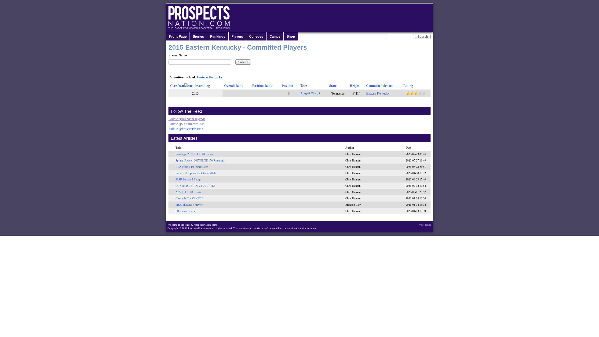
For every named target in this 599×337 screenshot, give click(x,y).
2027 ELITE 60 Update (188, 192)
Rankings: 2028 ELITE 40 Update (194, 154)
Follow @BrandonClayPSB (186, 119)
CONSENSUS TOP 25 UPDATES (195, 185)
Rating (408, 86)
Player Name (177, 55)
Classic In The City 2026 (189, 198)
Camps (275, 36)
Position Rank (262, 86)
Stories (198, 36)
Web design (425, 224)
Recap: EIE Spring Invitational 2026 (195, 173)
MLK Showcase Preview (189, 204)
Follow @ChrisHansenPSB (186, 124)
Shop (291, 36)
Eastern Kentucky (210, 77)
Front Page (178, 36)
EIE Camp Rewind (185, 211)
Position (287, 86)
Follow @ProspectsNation (185, 129)
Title (303, 85)
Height (354, 86)
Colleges (256, 36)
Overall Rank (233, 86)
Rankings (217, 36)
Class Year (177, 86)
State (332, 86)
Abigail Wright (310, 93)
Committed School (379, 86)
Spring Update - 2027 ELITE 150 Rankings (199, 160)
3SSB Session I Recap (188, 179)
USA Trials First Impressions (191, 166)
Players (237, 36)
